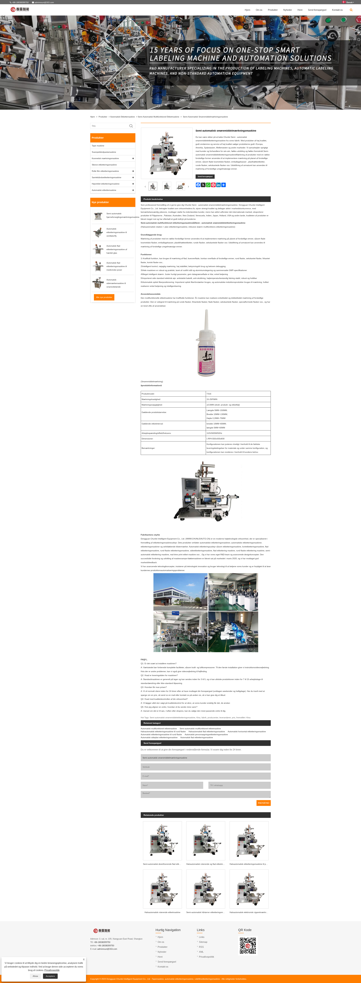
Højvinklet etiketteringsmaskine (105, 184)
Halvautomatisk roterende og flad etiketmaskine (206, 864)
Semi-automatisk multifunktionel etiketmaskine (158, 117)
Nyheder (287, 10)
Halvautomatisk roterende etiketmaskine (162, 912)
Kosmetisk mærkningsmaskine (105, 158)
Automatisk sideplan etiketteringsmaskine (159, 737)
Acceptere (50, 976)
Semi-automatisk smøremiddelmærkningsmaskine (205, 117)
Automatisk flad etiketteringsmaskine (196, 737)
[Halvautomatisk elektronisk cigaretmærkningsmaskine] (249, 888)
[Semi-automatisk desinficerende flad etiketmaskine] (162, 840)
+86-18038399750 (20, 2)
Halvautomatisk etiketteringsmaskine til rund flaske (163, 731)
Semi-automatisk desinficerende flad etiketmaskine (163, 864)
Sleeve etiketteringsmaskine (104, 165)
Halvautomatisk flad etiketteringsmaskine (207, 731)
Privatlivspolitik (52, 970)
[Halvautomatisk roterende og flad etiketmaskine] (205, 840)
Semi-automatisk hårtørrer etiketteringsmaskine (206, 912)
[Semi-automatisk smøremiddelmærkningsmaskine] (153, 187)
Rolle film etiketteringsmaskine (105, 171)
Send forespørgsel (317, 10)
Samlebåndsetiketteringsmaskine (106, 177)
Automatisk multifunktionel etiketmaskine (159, 728)
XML (201, 952)
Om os (259, 10)
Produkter (273, 10)
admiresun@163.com (44, 2)
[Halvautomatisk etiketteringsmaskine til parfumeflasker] (249, 840)
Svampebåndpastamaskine (104, 152)
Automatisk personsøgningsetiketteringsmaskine (206, 734)
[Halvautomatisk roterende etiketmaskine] (162, 888)
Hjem (247, 10)
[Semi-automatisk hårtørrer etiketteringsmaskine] (205, 888)
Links (201, 937)
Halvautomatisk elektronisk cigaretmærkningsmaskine (250, 912)
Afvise (35, 976)
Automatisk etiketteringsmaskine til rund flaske (161, 734)
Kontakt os (337, 10)
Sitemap (203, 942)
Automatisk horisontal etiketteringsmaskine (247, 731)
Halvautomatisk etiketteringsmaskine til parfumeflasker (250, 864)
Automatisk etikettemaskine (122, 117)
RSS (201, 947)
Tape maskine (98, 146)
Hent (300, 10)
